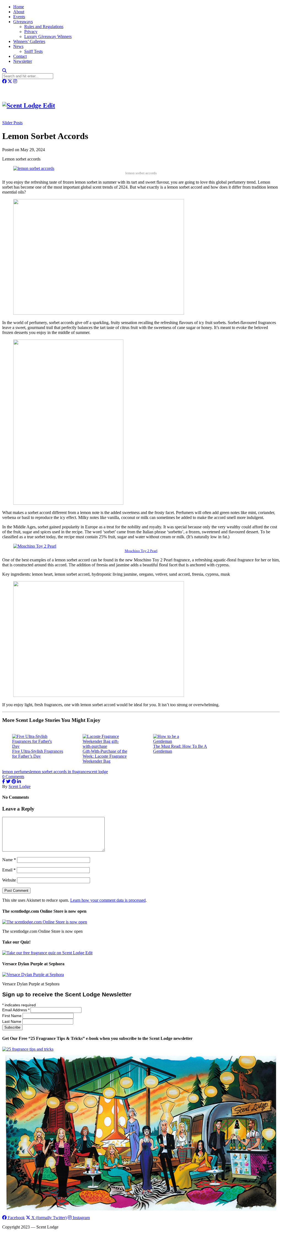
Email (9, 870)
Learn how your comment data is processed (108, 900)
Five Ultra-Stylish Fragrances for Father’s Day (37, 754)
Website (9, 880)
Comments (13, 776)
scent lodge (98, 771)
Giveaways (23, 21)
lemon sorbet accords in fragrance (59, 771)
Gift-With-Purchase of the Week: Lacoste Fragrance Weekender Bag (105, 756)
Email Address (15, 1010)
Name (9, 859)
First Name (12, 1015)
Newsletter (22, 61)
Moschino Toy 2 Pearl (141, 551)
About (18, 11)
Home (18, 6)
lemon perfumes (16, 771)
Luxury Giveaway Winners (48, 36)
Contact (20, 56)
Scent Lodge (20, 786)
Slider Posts (12, 122)
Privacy (30, 31)
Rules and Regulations (43, 26)
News (18, 46)
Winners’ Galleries (29, 41)
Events (19, 16)
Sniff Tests (33, 51)
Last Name (12, 1021)
